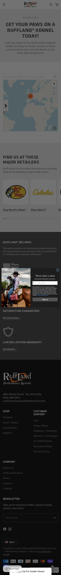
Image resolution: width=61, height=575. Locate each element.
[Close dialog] (57, 270)
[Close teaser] (52, 566)
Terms (46, 295)
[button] (30, 571)
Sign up (45, 299)
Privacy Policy (41, 295)
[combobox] (35, 283)
